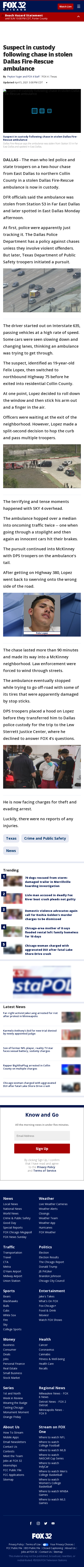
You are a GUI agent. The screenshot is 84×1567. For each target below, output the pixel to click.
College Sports (12, 1329)
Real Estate (10, 1368)
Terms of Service (44, 1170)
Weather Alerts (48, 1209)
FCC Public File (12, 1470)
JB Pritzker (45, 1271)
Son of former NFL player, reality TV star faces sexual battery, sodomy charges (28, 1049)
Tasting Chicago (13, 1407)
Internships (10, 1465)
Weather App (47, 1223)
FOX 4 (45, 76)
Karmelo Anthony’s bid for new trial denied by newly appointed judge (30, 1032)
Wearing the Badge (15, 1403)
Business (8, 1345)
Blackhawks (10, 1301)
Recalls (43, 1368)
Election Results (49, 1257)
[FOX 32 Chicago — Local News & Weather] (14, 6)
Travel (7, 1257)
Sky (5, 1324)
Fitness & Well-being (52, 1359)
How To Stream (13, 1432)
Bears (7, 1296)
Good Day (9, 1223)
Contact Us (10, 1446)
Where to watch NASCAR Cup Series (51, 1456)
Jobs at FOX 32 (12, 1461)
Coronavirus (46, 1349)
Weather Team (48, 1218)
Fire (5, 1320)
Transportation (12, 1252)
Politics (45, 1247)
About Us (11, 1427)
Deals (6, 1354)
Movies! (44, 1315)
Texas (53, 76)
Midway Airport (12, 1276)
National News (12, 1209)
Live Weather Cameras (53, 1204)
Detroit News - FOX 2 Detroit (52, 1403)
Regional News (52, 1387)
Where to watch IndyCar (49, 1464)
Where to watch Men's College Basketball (53, 1473)
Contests (8, 1451)
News (11, 850)
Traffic (9, 1247)
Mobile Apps (11, 1437)
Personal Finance (14, 1364)
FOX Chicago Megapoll (17, 1232)
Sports (9, 1290)
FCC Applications (13, 1475)
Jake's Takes (47, 1296)
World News (11, 1213)
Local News (10, 1204)
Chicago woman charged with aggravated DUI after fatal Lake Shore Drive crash (48, 950)
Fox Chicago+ (47, 1306)
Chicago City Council (51, 1281)
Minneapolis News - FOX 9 (51, 1411)
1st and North (12, 1393)
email (53, 1523)
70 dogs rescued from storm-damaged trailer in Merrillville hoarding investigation (48, 882)
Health (45, 1339)
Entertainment (52, 1290)
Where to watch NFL (52, 1437)
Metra (7, 1266)
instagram (38, 1523)
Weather (46, 1198)
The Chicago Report (51, 1262)
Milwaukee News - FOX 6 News (53, 1395)
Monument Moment (16, 1412)
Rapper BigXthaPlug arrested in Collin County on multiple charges (26, 1067)
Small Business (12, 1373)
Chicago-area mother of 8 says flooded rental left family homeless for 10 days (51, 932)
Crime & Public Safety (16, 1218)
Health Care (46, 1364)
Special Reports (13, 1227)
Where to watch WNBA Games (53, 1493)
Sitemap (8, 1479)
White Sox (9, 1315)
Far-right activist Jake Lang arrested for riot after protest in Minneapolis (30, 1014)
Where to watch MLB (52, 1450)
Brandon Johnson (50, 1276)
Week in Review (13, 1398)
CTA (5, 1262)
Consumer (9, 1349)
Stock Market (11, 1378)
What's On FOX (48, 1301)
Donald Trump (48, 1266)
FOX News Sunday (14, 1237)
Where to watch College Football (49, 1443)
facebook (31, 1523)
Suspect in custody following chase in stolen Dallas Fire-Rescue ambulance (40, 138)
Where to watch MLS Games (52, 1501)
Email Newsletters (14, 1442)
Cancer (43, 1345)
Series (8, 1387)
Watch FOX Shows (50, 1320)
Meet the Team (13, 1456)
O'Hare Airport (12, 1271)
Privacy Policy (46, 1167)
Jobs (6, 1359)
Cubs (6, 1310)
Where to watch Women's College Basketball (50, 1483)
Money (9, 1339)
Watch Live (65, 6)
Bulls (6, 1306)
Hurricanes (45, 1227)
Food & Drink (47, 1310)
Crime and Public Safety (45, 838)
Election (44, 1252)
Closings (44, 1213)
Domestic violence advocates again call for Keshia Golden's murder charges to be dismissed (51, 915)
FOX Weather (47, 1232)
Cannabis (44, 1354)
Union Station (11, 1281)
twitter (46, 1523)
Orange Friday (12, 1417)
